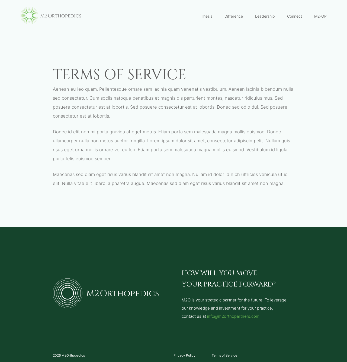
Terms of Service (224, 355)
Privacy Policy (184, 355)
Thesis (206, 16)
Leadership (265, 16)
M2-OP (320, 16)
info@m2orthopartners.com (233, 316)
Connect (294, 16)
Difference (233, 16)
